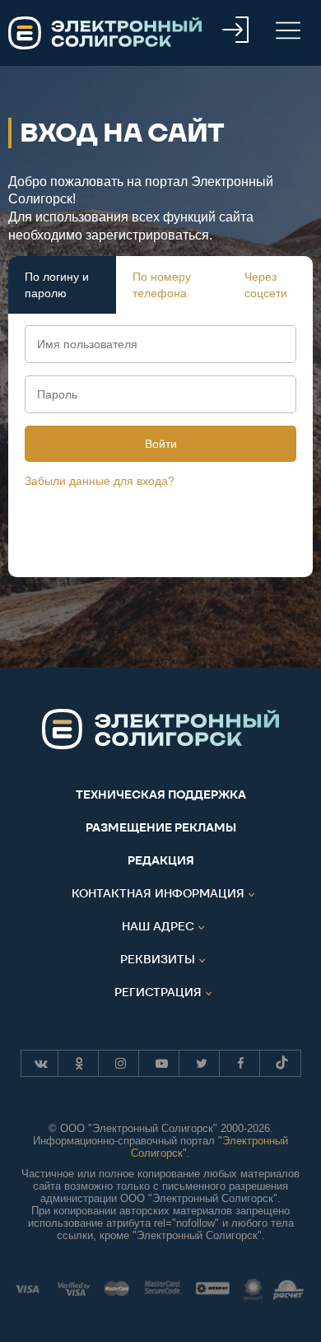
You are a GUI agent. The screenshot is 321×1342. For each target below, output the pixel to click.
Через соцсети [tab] (265, 285)
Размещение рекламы (161, 827)
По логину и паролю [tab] (57, 285)
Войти (161, 443)
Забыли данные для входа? (99, 480)
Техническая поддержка (161, 794)
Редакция (161, 860)
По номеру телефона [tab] (162, 285)
